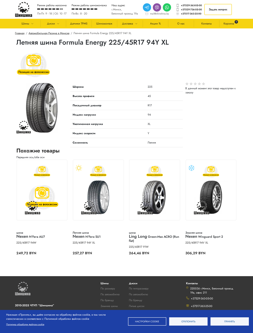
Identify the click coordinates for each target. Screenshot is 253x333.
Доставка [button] (127, 23)
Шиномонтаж (104, 23)
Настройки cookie (147, 321)
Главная (19, 33)
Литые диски (136, 306)
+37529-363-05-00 (191, 5)
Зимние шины (109, 306)
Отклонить (188, 321)
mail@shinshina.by (159, 13)
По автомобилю (110, 294)
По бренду (135, 300)
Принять (229, 321)
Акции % (155, 23)
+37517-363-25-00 (191, 13)
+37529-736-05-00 (191, 9)
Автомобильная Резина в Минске (49, 33)
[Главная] (23, 9)
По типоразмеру (139, 288)
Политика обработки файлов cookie (25, 324)
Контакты (206, 23)
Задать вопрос (218, 9)
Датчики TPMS (78, 23)
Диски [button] (51, 23)
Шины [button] (25, 23)
